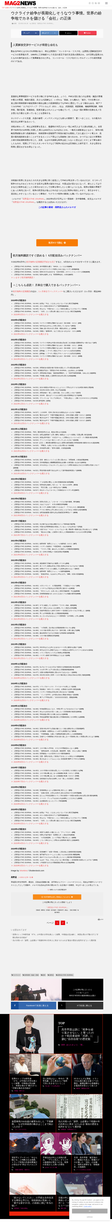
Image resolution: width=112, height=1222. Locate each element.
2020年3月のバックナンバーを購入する (31, 865)
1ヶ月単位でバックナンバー (50, 291)
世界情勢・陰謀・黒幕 (31, 975)
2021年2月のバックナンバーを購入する (31, 639)
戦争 (43, 975)
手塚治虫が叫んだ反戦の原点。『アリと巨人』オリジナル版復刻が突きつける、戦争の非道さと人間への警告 (55, 1161)
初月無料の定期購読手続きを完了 (41, 262)
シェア (27, 33)
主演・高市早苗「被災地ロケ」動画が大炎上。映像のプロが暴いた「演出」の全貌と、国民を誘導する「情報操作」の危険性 (86, 1162)
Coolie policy (88, 1206)
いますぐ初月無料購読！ (24, 277)
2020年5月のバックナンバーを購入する (31, 314)
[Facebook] (89, 3)
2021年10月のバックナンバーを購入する (32, 473)
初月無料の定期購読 (22, 291)
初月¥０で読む (55, 243)
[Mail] (99, 3)
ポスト (69, 33)
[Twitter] (92, 3)
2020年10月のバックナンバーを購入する (32, 720)
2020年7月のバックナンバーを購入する (31, 781)
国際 (15, 23)
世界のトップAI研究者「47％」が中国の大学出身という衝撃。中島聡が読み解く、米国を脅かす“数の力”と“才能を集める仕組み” (24, 1083)
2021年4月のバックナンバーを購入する (31, 597)
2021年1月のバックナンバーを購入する (31, 658)
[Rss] (95, 3)
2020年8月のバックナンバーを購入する (31, 762)
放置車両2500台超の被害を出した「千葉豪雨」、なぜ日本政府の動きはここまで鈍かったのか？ (32, 1124)
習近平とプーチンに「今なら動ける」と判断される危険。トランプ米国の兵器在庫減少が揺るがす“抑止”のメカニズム (24, 1162)
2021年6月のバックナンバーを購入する (31, 555)
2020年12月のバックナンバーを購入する (32, 678)
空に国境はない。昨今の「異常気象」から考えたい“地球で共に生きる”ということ (55, 1081)
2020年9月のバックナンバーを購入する (31, 740)
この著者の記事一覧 (24, 877)
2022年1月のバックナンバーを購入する (31, 404)
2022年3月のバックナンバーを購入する (31, 359)
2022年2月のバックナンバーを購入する (31, 379)
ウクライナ (16, 975)
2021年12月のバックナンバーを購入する (32, 423)
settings (90, 1217)
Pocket (88, 33)
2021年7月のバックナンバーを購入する (31, 535)
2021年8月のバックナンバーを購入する (31, 515)
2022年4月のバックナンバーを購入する (31, 334)
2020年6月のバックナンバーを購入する (31, 804)
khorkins (23, 871)
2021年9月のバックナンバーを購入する (31, 493)
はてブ (46, 33)
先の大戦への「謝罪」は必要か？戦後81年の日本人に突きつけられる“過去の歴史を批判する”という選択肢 (54, 940)
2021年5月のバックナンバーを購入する (31, 577)
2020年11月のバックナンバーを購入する (31, 700)
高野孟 (51, 975)
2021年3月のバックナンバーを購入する (31, 619)
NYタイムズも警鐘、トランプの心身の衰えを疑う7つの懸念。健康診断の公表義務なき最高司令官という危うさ (86, 1082)
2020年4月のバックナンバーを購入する (31, 843)
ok (90, 1211)
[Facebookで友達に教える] (33, 1002)
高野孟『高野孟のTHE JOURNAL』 (43, 23)
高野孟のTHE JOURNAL (33, 199)
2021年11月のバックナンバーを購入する (31, 451)
